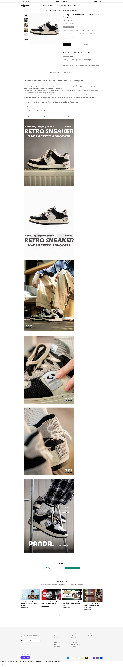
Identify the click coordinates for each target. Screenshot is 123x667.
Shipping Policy (74, 638)
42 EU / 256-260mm (79, 33)
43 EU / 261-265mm (90, 33)
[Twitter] (28, 1)
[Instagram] (26, 1)
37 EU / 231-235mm (90, 27)
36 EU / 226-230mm (79, 27)
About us (70, 5)
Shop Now (50, 5)
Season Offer (63, 5)
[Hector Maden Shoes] (25, 6)
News (57, 5)
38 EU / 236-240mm (68, 30)
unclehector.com (87, 59)
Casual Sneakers (53, 10)
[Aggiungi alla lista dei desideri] (97, 14)
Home (44, 5)
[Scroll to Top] (120, 660)
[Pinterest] (21, 1)
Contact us (73, 646)
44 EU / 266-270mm (68, 37)
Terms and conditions (75, 644)
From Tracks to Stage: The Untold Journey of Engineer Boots (51, 602)
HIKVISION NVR (13, 661)
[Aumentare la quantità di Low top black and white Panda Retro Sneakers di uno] (70, 44)
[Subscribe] (39, 640)
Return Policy (74, 640)
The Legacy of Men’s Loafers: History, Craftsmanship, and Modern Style (91, 605)
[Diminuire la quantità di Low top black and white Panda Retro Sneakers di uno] (64, 44)
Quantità (65, 41)
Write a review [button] (72, 568)
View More (61, 615)
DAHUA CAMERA (51, 661)
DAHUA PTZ (38, 661)
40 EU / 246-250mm (90, 30)
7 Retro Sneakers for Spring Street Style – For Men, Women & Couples (30, 603)
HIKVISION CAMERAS (22, 661)
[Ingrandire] (57, 15)
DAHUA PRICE (58, 661)
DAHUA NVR (44, 661)
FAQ (72, 635)
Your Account (77, 5)
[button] (100, 5)
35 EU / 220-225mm (68, 27)
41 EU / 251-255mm (68, 33)
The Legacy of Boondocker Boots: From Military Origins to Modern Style (71, 603)
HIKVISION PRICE (31, 661)
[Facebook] (23, 1)
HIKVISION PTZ (5, 661)
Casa (46, 10)
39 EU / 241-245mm (79, 30)
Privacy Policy (74, 642)
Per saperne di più (24, 607)
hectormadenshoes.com (68, 60)
